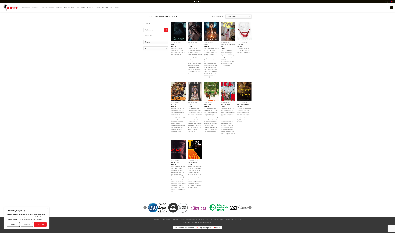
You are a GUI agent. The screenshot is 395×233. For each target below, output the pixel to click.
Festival (58, 8)
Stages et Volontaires (47, 8)
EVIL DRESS (191, 45)
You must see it (192, 163)
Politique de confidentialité (230, 219)
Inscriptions (35, 8)
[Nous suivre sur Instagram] (196, 1)
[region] (26, 218)
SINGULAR (207, 104)
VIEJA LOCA (175, 163)
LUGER (173, 104)
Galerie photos (114, 8)
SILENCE (190, 104)
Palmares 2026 (69, 8)
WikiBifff (105, 8)
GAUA (206, 45)
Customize (13, 224)
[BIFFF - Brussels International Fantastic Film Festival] (10, 8)
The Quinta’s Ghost (243, 104)
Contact (97, 8)
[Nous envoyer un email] (200, 1)
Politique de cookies (210, 219)
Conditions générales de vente (190, 219)
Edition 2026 (80, 8)
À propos (90, 8)
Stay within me (225, 104)
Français (387, 2)
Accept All (40, 224)
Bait (172, 45)
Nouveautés (26, 8)
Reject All (26, 224)
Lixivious (240, 45)
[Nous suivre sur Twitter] (198, 1)
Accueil (146, 17)
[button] (145, 207)
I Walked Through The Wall (228, 45)
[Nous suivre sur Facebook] (194, 1)
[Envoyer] (166, 30)
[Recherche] (391, 7)
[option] (156, 208)
